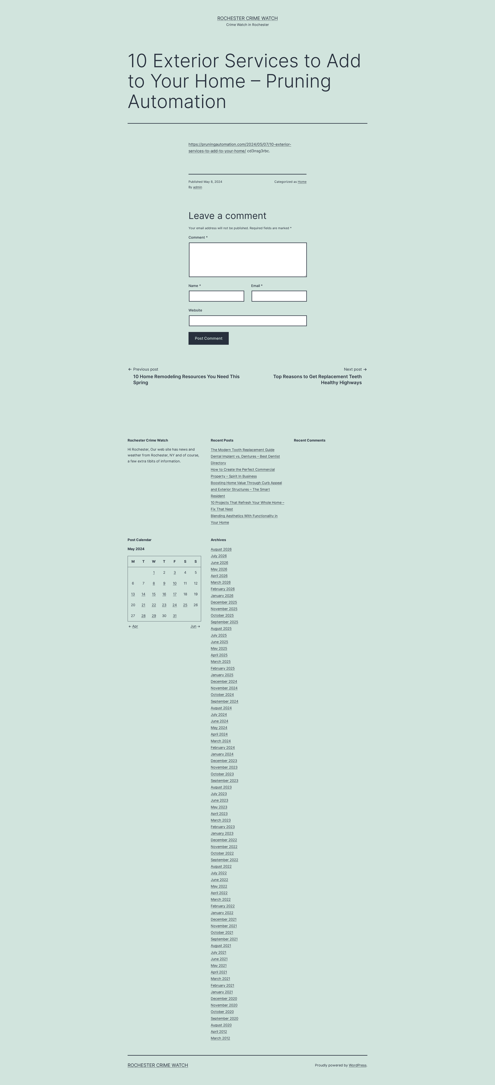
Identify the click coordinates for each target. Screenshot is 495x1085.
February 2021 (222, 985)
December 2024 (224, 681)
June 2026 (219, 563)
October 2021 (222, 932)
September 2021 (224, 939)
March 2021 (220, 979)
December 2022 (224, 840)
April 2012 (219, 1032)
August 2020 (221, 1025)
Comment (198, 237)
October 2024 (222, 695)
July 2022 (219, 873)
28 (143, 616)
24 (174, 605)
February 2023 (223, 827)
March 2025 (221, 662)
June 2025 (219, 642)
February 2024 (223, 747)
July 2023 (219, 794)
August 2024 (221, 708)
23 (164, 605)
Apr (135, 626)
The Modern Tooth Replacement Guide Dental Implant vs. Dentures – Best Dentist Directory (245, 456)
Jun (193, 626)
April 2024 (219, 734)
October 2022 (222, 853)
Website (195, 310)
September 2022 (224, 860)
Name (195, 286)
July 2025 (219, 635)
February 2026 (223, 589)
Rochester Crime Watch (247, 18)
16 (164, 594)
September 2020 (224, 1018)
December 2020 (224, 998)
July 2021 (218, 952)
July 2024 (219, 714)
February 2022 (223, 906)
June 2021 (219, 959)
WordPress (357, 1065)
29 (154, 616)
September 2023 (224, 781)
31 (175, 616)
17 (175, 594)
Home (302, 182)
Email (257, 286)
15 (154, 594)
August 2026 (221, 549)
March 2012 (220, 1038)
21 (143, 605)
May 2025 (219, 648)
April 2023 (219, 814)
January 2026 (222, 596)
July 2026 (219, 556)
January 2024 (222, 754)
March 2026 (221, 582)
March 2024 (221, 741)
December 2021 (223, 919)
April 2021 (219, 972)
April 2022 (219, 893)
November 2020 (224, 1005)
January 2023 (222, 833)
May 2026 (219, 569)
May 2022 (219, 886)
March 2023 (221, 820)
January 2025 (222, 675)
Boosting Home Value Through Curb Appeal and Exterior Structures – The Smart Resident (246, 489)
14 (143, 594)
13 (133, 594)
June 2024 (219, 721)
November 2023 (224, 767)
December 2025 (224, 602)
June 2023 (219, 800)
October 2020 (222, 1012)
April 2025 (219, 655)
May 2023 (219, 807)
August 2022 (221, 866)
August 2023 (221, 787)
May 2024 (219, 728)
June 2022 (219, 880)
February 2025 (223, 668)
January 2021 (222, 992)
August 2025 (221, 628)
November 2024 (224, 688)
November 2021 (224, 926)
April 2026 (219, 576)
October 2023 (222, 774)
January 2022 (222, 913)
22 (154, 605)
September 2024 (224, 701)
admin (197, 187)
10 (175, 583)
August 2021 (221, 946)
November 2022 (224, 847)
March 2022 (221, 899)
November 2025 (224, 609)
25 (185, 605)
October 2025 (222, 615)
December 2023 (224, 761)
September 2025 (224, 622)
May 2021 (219, 965)
